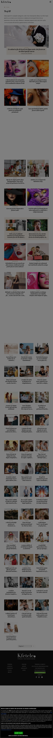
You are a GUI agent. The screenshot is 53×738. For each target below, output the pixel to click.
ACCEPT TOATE (18, 733)
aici (9, 719)
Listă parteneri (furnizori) (6, 729)
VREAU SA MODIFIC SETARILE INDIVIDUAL (18, 735)
